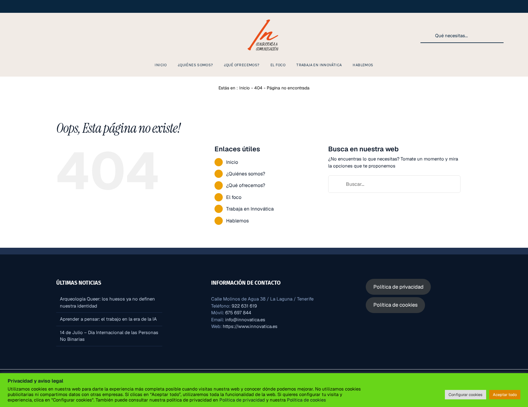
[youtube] (46, 35)
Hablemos (237, 221)
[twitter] (56, 35)
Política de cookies (306, 400)
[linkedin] (36, 35)
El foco (233, 197)
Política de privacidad (242, 400)
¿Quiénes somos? (245, 174)
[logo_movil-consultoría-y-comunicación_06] (264, 19)
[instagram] (17, 35)
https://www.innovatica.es (250, 326)
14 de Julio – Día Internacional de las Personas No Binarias (109, 336)
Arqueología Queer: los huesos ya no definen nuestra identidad (107, 302)
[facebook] (27, 35)
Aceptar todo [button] (505, 394)
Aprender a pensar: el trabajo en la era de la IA (108, 319)
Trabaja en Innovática (250, 209)
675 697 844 (238, 312)
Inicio (232, 162)
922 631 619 (244, 306)
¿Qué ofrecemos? (245, 185)
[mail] (76, 35)
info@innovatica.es (245, 319)
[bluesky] (66, 35)
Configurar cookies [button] (465, 394)
